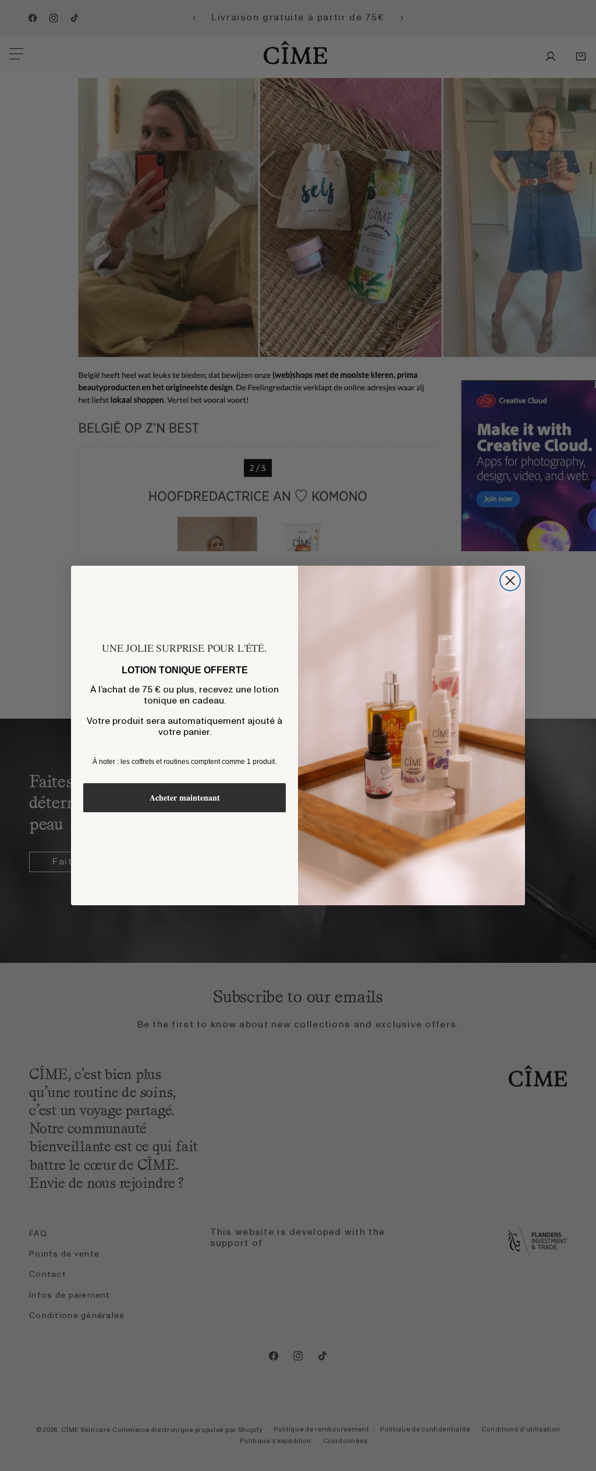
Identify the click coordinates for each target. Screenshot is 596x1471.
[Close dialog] (510, 580)
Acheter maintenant (185, 797)
